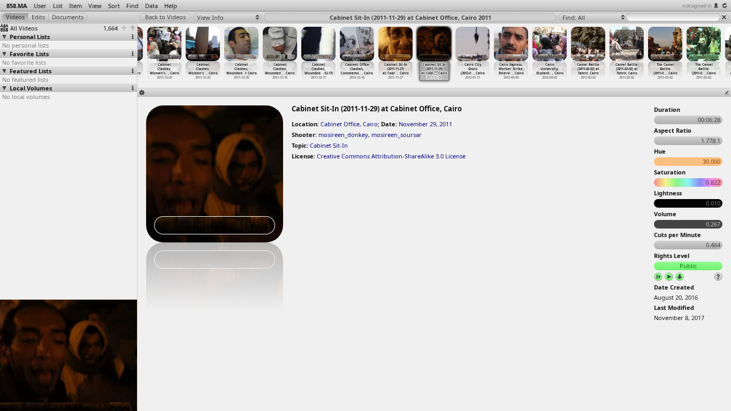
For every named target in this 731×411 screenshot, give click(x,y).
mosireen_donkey (343, 135)
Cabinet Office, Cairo (349, 124)
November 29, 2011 (425, 124)
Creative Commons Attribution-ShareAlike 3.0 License (391, 156)
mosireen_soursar (396, 135)
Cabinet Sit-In (329, 145)
